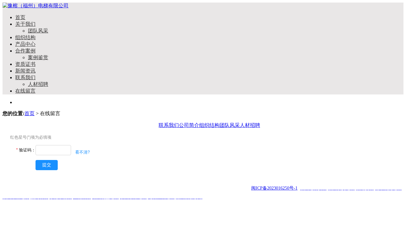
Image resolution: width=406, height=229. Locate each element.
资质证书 (25, 64)
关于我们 (25, 24)
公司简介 (189, 125)
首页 (20, 17)
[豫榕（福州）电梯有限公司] (36, 5)
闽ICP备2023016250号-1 (274, 188)
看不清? (82, 152)
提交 (46, 164)
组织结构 (25, 37)
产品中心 (25, 44)
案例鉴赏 (38, 57)
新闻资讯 (25, 70)
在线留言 (25, 91)
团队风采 (38, 30)
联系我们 (25, 77)
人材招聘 (38, 84)
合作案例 (25, 50)
